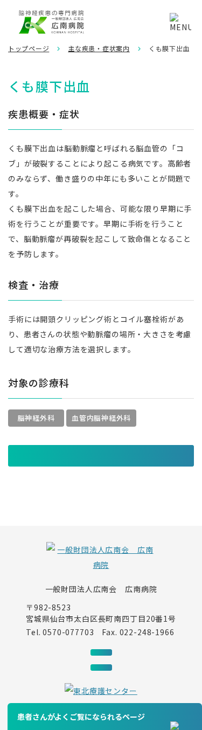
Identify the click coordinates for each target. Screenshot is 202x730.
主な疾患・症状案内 (98, 48)
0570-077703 (68, 632)
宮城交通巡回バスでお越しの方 (101, 652)
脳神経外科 (36, 418)
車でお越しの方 (101, 667)
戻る (19, 455)
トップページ (28, 48)
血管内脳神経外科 (101, 418)
